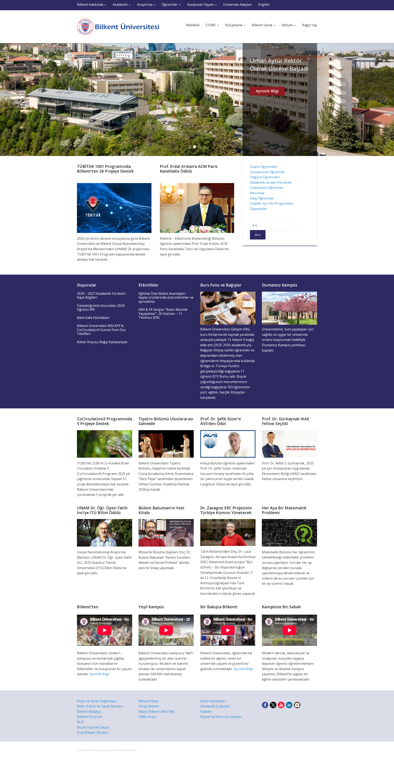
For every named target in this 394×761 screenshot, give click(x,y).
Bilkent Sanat (262, 25)
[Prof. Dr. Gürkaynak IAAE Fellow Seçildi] (289, 443)
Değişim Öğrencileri (265, 177)
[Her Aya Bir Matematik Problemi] (289, 532)
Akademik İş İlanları (215, 706)
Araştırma (144, 4)
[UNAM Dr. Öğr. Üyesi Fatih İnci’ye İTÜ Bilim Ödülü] (104, 532)
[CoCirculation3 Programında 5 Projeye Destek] (104, 443)
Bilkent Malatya (89, 711)
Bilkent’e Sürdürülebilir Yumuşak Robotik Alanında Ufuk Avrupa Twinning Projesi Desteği (279, 80)
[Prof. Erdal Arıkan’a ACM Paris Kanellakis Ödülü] (197, 207)
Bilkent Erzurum (89, 716)
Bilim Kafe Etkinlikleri (93, 317)
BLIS (80, 722)
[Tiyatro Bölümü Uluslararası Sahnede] (166, 443)
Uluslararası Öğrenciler (267, 172)
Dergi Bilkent (149, 706)
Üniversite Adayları (237, 4)
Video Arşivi (147, 716)
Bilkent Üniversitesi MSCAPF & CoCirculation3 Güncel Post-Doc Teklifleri (101, 329)
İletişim (287, 25)
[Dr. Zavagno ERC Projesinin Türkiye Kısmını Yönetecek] (227, 532)
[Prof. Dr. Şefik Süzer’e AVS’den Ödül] (227, 443)
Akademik (120, 4)
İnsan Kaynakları (213, 701)
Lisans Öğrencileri (263, 166)
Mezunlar (257, 193)
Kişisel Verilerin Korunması (221, 716)
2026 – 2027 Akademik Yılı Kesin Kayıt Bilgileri (101, 295)
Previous (8, 99)
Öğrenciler (170, 4)
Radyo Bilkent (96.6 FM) (156, 711)
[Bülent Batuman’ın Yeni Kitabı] (166, 532)
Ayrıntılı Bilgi (267, 123)
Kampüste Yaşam (200, 4)
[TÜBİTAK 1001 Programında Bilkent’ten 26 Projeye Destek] (114, 207)
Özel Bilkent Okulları (92, 732)
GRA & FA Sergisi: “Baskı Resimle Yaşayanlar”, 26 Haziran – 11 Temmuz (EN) (163, 313)
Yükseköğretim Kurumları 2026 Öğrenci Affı (101, 307)
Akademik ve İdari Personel (270, 182)
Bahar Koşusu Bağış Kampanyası (102, 342)
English (263, 4)
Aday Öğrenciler (262, 198)
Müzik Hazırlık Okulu (93, 727)
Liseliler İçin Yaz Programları (271, 203)
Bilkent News (149, 701)
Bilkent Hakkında (90, 4)
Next (386, 99)
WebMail (192, 25)
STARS (211, 25)
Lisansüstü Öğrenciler (267, 187)
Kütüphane (233, 25)
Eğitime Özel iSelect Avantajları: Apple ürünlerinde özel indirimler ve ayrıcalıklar (166, 297)
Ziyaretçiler (258, 208)
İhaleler (206, 711)
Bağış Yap (309, 25)
